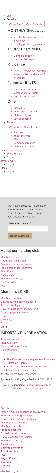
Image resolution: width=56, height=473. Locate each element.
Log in (10, 164)
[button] (28, 168)
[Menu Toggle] (3, 12)
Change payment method (15, 312)
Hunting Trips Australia (38, 384)
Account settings (10, 305)
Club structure (9, 349)
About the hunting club (14, 260)
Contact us (7, 353)
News (4, 315)
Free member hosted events (16, 267)
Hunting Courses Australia (28, 388)
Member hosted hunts (13, 426)
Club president (9, 282)
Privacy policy (9, 342)
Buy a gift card (9, 458)
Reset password (19, 235)
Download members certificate (18, 301)
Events (4, 323)
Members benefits (11, 257)
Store (4, 326)
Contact (5, 465)
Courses (6, 461)
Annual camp (8, 274)
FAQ (3, 285)
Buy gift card (8, 271)
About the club (9, 451)
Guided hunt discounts (13, 433)
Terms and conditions (13, 339)
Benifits (5, 408)
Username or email (24, 223)
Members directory (11, 278)
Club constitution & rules (15, 346)
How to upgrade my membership (19, 308)
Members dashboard (12, 298)
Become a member (12, 447)
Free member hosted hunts (16, 264)
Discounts (6, 319)
